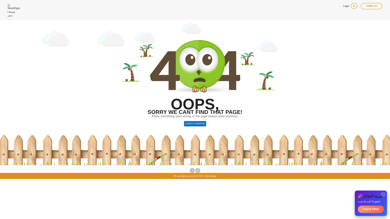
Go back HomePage (195, 124)
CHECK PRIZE (370, 209)
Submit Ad (371, 6)
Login (346, 6)
